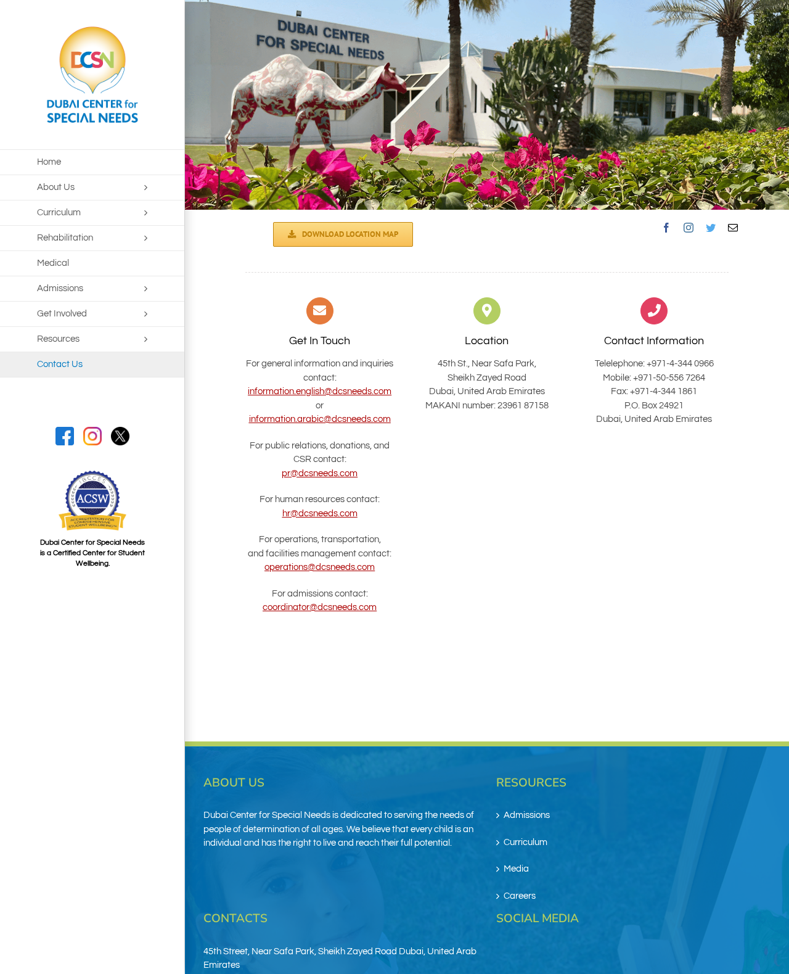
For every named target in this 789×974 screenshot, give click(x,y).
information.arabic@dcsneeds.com (320, 419)
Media (516, 868)
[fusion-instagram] (688, 228)
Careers (520, 896)
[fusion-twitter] (711, 228)
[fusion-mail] (733, 228)
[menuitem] (92, 162)
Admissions (527, 815)
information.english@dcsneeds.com (319, 391)
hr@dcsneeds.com (320, 513)
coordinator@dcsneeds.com (320, 607)
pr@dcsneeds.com (320, 473)
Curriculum (525, 842)
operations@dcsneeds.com (319, 567)
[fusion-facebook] (666, 228)
